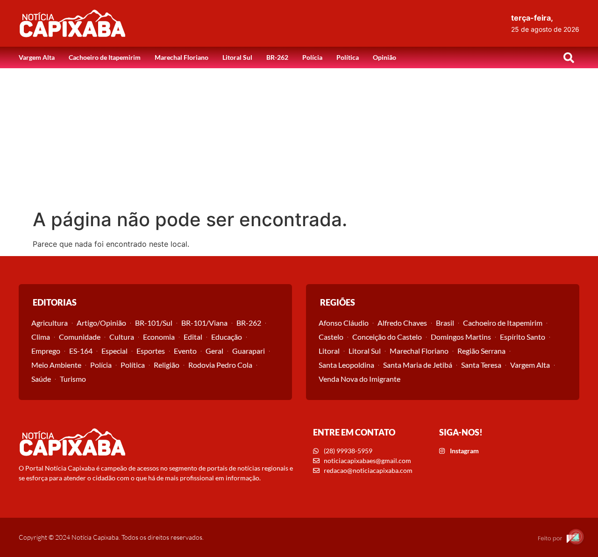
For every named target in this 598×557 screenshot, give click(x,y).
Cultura (121, 336)
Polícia (312, 57)
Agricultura (49, 322)
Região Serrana (481, 350)
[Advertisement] (299, 138)
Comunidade (79, 336)
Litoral (329, 350)
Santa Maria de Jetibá (417, 364)
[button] (568, 57)
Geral (214, 350)
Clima (40, 336)
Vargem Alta (37, 57)
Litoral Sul (237, 57)
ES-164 (81, 350)
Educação (226, 336)
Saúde (41, 378)
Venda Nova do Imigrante (359, 378)
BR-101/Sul (153, 322)
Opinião (384, 57)
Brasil (445, 322)
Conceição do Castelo (387, 336)
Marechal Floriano (181, 57)
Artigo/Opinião (101, 322)
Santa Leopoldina (346, 364)
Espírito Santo (522, 336)
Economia (159, 336)
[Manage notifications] (576, 536)
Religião (166, 364)
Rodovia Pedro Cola (220, 364)
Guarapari (248, 350)
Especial (114, 350)
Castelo (331, 336)
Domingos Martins (461, 336)
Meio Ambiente (56, 364)
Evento (185, 350)
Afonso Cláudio (344, 322)
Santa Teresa (481, 364)
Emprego (45, 350)
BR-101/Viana (204, 322)
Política (347, 57)
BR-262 (277, 57)
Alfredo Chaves (402, 322)
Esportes (150, 350)
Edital (193, 336)
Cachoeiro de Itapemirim (105, 57)
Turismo (73, 378)
